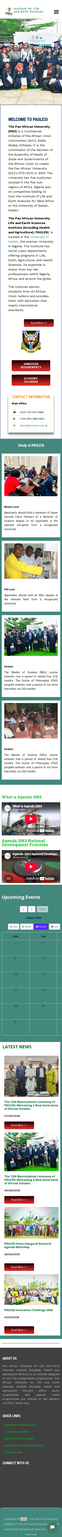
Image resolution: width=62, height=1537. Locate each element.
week (28, 926)
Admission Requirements (20, 1425)
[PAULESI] (24, 11)
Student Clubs (13, 1452)
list (56, 926)
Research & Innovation (19, 1438)
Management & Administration (23, 1445)
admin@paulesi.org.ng (33, 425)
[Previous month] (23, 909)
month (42, 926)
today (42, 909)
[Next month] (31, 909)
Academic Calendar (16, 1431)
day (15, 926)
